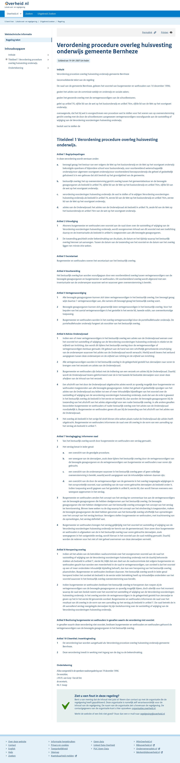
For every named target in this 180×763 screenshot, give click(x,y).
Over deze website (17, 741)
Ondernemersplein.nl (146, 748)
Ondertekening (15, 67)
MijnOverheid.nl (144, 741)
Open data (99, 741)
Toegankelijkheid (59, 748)
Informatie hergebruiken (63, 741)
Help (10, 752)
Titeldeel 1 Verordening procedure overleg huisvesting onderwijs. (23, 61)
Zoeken (29, 13)
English (11, 748)
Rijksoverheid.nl (144, 745)
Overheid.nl (12, 14)
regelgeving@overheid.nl (152, 713)
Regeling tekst (13, 39)
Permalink (147, 32)
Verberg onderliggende (7, 59)
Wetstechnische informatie (18, 34)
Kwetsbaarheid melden (62, 755)
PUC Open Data (101, 748)
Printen (164, 32)
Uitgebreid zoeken (47, 21)
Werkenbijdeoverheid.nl (148, 752)
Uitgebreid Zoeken (47, 13)
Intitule (11, 54)
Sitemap (55, 752)
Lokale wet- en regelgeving (26, 21)
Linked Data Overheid (104, 745)
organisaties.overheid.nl (143, 708)
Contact (12, 745)
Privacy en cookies (60, 745)
